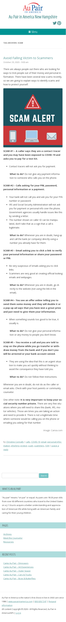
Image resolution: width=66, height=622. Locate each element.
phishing (15, 445)
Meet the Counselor (13, 538)
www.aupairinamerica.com (20, 601)
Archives (7, 534)
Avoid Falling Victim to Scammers (28, 58)
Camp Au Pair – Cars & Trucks (17, 574)
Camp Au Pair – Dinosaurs (15, 563)
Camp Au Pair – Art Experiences (18, 567)
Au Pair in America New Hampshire (33, 17)
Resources (8, 541)
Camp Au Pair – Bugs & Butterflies (19, 578)
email (43, 441)
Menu (34, 32)
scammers (39, 445)
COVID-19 (35, 441)
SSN (47, 445)
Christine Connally (15, 441)
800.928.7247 (41, 601)
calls (28, 441)
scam (30, 445)
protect (23, 445)
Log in (18, 613)
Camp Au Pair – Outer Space (17, 570)
